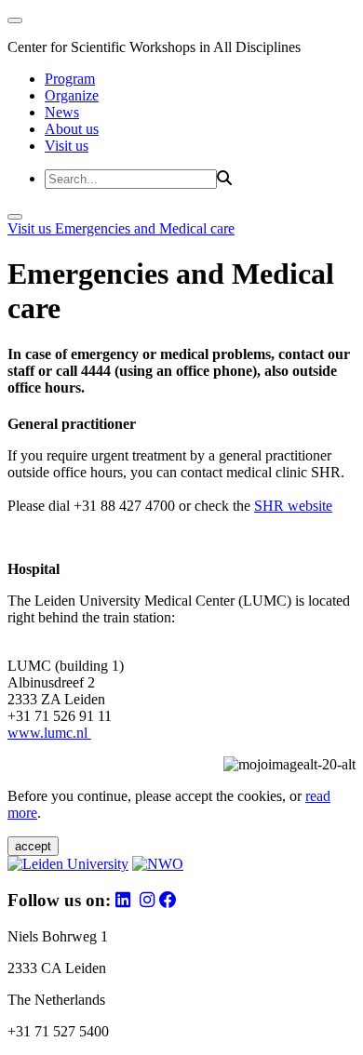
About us (72, 129)
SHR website (293, 506)
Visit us (66, 146)
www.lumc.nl (49, 733)
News (62, 112)
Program (70, 79)
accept (33, 846)
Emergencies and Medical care (145, 228)
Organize (72, 95)
